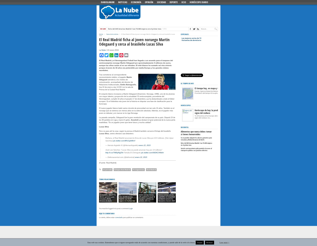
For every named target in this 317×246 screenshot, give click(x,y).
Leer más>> (224, 243)
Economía (136, 2)
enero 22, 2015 (145, 145)
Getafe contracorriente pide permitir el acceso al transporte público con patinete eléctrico (144, 29)
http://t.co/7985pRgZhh (114, 153)
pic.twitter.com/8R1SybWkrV (124, 141)
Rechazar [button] (209, 243)
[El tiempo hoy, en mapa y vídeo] (187, 99)
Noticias (122, 2)
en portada (107, 170)
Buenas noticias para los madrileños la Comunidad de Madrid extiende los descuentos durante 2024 (166, 198)
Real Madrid (151, 170)
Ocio (183, 2)
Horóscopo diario (199, 2)
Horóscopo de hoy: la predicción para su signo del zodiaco (212, 111)
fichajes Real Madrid (122, 170)
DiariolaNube (108, 2)
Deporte (174, 2)
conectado (119, 217)
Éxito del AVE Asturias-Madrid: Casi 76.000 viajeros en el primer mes (127, 199)
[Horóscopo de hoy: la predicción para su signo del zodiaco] (187, 121)
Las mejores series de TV (191, 38)
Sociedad (161, 2)
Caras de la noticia (112, 34)
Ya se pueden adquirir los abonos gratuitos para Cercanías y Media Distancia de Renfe (108, 198)
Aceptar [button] (199, 243)
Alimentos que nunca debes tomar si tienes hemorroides (196, 133)
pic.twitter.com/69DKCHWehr (152, 153)
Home (101, 34)
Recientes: (185, 127)
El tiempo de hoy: (187, 83)
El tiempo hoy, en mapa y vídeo (209, 88)
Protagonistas (138, 170)
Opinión (149, 2)
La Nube (102, 50)
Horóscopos (186, 105)
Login (131, 208)
